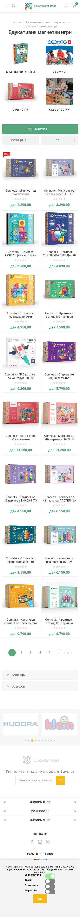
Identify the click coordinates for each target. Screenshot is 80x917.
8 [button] (48, 740)
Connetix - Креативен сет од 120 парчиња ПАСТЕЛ (59, 623)
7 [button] (45, 740)
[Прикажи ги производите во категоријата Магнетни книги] (20, 53)
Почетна (16, 22)
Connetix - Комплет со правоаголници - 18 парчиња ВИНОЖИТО (21, 562)
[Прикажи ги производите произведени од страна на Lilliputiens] (59, 724)
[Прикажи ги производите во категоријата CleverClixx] (59, 91)
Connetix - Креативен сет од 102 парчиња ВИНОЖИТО (59, 316)
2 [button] (28, 740)
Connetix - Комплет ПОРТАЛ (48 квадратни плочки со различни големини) (20, 257)
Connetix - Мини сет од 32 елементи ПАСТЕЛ (59, 192)
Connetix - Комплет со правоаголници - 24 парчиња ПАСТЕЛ (59, 562)
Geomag (59, 71)
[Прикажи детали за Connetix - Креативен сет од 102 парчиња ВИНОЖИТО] (59, 290)
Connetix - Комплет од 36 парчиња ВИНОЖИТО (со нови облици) (20, 500)
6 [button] (42, 740)
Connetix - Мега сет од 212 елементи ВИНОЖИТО (21, 439)
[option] (20, 724)
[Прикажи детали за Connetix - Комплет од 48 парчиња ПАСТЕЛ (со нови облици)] (59, 474)
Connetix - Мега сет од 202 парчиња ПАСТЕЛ (59, 437)
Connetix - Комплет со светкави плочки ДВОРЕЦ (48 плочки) (21, 316)
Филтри (40, 129)
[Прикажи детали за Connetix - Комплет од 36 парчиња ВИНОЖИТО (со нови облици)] (20, 474)
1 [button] (25, 740)
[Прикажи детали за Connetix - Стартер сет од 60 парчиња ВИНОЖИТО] (59, 351)
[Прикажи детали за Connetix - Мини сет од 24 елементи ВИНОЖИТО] (20, 167)
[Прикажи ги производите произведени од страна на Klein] (20, 724)
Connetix (21, 109)
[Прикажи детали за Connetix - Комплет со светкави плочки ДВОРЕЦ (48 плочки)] (20, 290)
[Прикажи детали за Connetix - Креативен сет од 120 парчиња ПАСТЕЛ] (59, 596)
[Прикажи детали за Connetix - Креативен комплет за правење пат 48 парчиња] (20, 596)
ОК (40, 898)
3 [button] (31, 740)
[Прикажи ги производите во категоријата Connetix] (20, 91)
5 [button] (39, 740)
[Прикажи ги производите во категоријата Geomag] (59, 53)
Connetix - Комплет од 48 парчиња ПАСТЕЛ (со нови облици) (59, 500)
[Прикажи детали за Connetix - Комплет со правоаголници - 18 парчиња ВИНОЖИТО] (20, 535)
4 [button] (35, 740)
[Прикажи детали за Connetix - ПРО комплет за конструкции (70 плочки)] (20, 351)
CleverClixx (59, 109)
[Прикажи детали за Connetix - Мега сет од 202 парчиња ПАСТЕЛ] (59, 412)
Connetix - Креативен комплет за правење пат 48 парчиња (20, 623)
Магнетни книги (20, 71)
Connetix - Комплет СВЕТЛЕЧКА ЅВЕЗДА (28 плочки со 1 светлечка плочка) (59, 257)
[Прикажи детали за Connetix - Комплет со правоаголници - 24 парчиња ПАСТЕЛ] (59, 535)
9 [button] (51, 740)
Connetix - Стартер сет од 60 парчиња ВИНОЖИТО (59, 378)
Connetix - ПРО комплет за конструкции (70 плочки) (21, 378)
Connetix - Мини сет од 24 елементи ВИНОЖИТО (20, 194)
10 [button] (54, 740)
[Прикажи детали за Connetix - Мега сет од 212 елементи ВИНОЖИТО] (20, 412)
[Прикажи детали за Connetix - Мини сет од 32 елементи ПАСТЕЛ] (59, 167)
